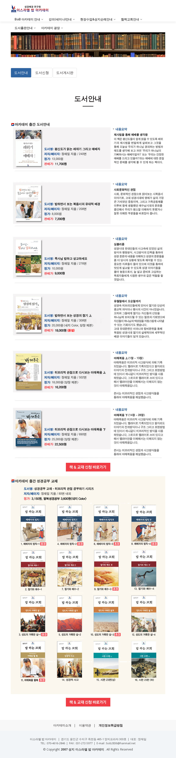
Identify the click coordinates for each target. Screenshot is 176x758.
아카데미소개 (62, 725)
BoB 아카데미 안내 (27, 19)
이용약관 (85, 725)
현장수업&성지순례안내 (96, 19)
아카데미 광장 (50, 28)
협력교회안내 (130, 19)
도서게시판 (64, 72)
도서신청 (42, 72)
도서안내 (21, 72)
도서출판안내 (24, 28)
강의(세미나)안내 (60, 19)
